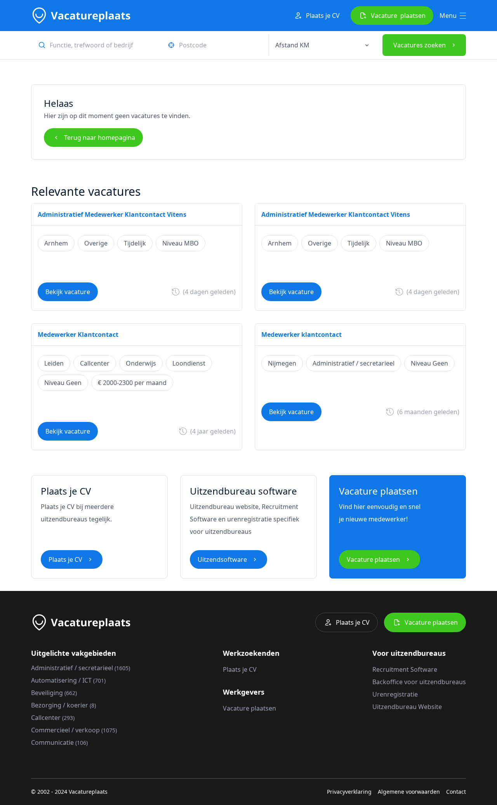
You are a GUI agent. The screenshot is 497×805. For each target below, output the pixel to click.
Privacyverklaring (349, 791)
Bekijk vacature (67, 292)
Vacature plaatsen (373, 559)
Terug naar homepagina (99, 137)
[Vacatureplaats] (80, 15)
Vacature (398, 15)
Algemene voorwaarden (409, 791)
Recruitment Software (404, 669)
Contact (456, 791)
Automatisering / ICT (68, 680)
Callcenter (53, 717)
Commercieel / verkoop (74, 730)
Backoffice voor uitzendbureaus (419, 682)
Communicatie (59, 742)
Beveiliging (54, 692)
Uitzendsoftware (222, 559)
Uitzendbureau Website (407, 706)
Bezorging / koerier (63, 705)
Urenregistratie (395, 694)
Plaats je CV (323, 15)
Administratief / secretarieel (80, 668)
